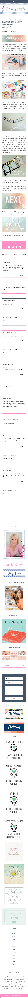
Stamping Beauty (9, 284)
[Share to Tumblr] (16, 247)
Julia (5, 262)
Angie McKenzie (8, 300)
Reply (21, 275)
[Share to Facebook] (8, 247)
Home (15, 254)
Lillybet (6, 398)
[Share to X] (12, 247)
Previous (5, 254)
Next (24, 254)
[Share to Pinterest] (19, 247)
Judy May (6, 435)
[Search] (23, 665)
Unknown (6, 364)
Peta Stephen (7, 332)
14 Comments (14, 242)
